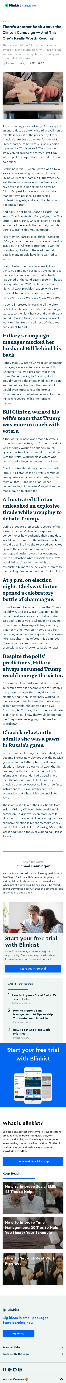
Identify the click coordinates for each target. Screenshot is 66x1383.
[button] (33, 1379)
